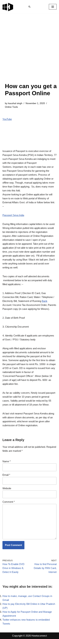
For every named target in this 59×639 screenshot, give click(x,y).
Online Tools (11, 107)
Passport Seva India (13, 215)
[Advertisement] (29, 51)
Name (6, 461)
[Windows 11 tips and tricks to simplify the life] (8, 6)
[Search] (29, 7)
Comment (8, 501)
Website (6, 488)
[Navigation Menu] (53, 7)
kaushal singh (15, 103)
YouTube (7, 119)
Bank (44, 301)
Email (6, 474)
